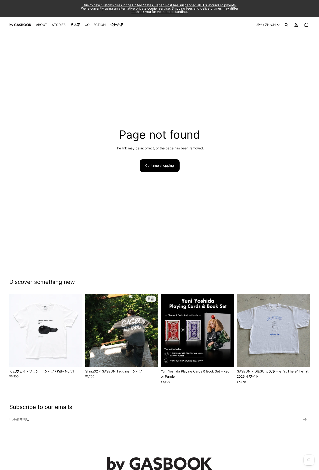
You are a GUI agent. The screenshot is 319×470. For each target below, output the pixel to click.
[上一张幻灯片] (16, 330)
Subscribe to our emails (40, 407)
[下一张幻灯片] (75, 330)
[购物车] (306, 25)
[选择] (75, 359)
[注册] (305, 419)
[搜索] (286, 25)
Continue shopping (159, 165)
